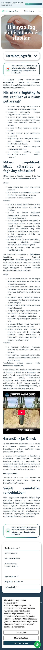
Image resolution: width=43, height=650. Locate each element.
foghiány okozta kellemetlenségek (24, 80)
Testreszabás (21, 632)
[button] (39, 11)
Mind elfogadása (21, 643)
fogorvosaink (13, 497)
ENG (32, 11)
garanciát (13, 446)
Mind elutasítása (21, 638)
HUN (27, 11)
